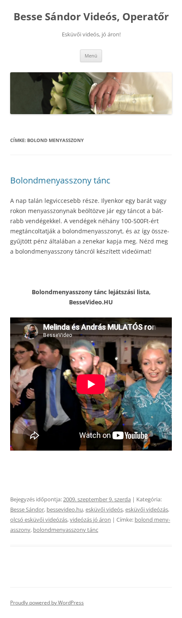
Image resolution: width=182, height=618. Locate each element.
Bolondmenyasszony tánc (60, 180)
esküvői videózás (146, 509)
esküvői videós (104, 509)
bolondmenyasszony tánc (65, 529)
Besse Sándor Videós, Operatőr (91, 16)
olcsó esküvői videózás (38, 519)
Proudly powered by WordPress (47, 602)
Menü (91, 55)
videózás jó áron (90, 519)
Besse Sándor (27, 509)
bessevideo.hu (65, 509)
